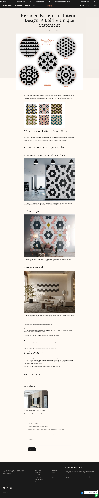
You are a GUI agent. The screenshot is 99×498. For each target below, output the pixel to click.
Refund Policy (38, 474)
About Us (54, 474)
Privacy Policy (50, 429)
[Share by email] (39, 374)
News (53, 477)
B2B (34, 5)
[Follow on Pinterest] (7, 488)
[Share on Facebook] (29, 374)
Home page (54, 470)
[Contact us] (96, 495)
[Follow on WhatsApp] (11, 488)
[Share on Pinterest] (36, 374)
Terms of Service (58, 429)
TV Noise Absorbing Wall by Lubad (35, 411)
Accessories (27, 5)
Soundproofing (18, 5)
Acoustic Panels (7, 5)
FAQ (36, 481)
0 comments (59, 30)
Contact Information (39, 479)
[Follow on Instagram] (4, 488)
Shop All (53, 472)
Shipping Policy (38, 477)
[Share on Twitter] (32, 374)
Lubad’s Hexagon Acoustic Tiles (55, 330)
